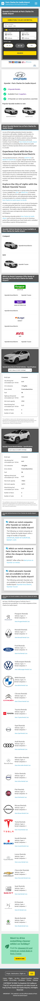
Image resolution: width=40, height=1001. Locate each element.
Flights (11, 978)
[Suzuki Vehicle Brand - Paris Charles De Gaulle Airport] (8, 842)
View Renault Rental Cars (22, 637)
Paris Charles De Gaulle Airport (28, 142)
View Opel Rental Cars (21, 733)
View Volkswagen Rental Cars (23, 669)
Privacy (29, 980)
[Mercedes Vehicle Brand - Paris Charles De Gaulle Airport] (8, 761)
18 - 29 (8, 45)
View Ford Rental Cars (21, 653)
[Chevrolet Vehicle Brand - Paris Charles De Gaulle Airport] (8, 874)
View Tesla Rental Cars (21, 829)
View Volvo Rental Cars (21, 781)
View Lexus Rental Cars (21, 862)
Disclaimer (21, 980)
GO (31, 973)
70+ (32, 45)
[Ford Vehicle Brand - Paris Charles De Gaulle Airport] (8, 649)
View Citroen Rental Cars (22, 701)
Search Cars (20, 958)
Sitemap (35, 980)
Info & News (13, 980)
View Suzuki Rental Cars (22, 846)
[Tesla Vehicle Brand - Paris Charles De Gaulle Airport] (8, 826)
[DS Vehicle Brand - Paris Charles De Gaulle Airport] (8, 906)
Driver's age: (7, 41)
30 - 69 (20, 45)
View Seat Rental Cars (21, 894)
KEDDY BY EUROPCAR (9, 159)
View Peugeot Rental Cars (22, 621)
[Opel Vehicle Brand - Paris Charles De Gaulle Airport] (8, 729)
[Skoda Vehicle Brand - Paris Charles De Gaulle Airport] (8, 922)
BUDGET (9, 540)
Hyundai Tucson (12, 587)
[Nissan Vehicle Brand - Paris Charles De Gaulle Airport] (8, 809)
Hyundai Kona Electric (24, 584)
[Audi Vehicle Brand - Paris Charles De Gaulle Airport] (8, 745)
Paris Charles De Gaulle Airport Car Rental (15, 200)
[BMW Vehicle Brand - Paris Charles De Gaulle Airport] (8, 681)
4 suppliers (22, 94)
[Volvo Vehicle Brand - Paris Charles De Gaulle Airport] (8, 777)
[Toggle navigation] (36, 3)
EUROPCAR (28, 158)
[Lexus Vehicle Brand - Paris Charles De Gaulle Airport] (8, 858)
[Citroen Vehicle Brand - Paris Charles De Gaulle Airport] (8, 697)
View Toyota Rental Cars (22, 717)
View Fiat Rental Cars (21, 797)
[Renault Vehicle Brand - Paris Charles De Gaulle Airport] (8, 633)
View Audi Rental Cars (21, 749)
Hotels (6, 980)
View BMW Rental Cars (21, 685)
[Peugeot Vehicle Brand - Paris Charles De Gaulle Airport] (8, 617)
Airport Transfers (26, 978)
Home (5, 978)
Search (20, 53)
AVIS (17, 192)
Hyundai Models (14, 89)
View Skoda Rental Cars (21, 926)
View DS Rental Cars (20, 910)
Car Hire (17, 978)
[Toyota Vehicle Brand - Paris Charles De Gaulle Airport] (8, 713)
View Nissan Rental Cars (22, 813)
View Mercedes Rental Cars (23, 765)
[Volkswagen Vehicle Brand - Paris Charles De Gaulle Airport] (8, 665)
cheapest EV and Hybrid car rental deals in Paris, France (21, 951)
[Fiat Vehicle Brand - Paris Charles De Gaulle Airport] (8, 793)
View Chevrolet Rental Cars (23, 878)
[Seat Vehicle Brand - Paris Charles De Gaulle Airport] (8, 890)
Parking (36, 978)
